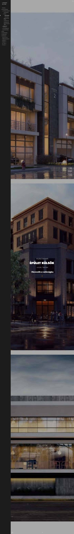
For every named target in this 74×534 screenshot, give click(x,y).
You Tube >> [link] (4, 43)
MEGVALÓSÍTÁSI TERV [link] (7, 24)
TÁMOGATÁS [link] (4, 34)
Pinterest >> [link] (4, 44)
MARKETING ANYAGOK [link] (5, 26)
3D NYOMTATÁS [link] (5, 29)
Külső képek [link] (7, 15)
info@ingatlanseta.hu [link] (5, 38)
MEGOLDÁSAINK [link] (5, 9)
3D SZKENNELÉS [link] (6, 28)
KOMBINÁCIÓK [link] (6, 22)
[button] (73, 1)
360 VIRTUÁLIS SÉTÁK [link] (6, 19)
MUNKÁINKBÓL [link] (4, 32)
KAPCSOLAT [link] (4, 35)
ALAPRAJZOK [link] (6, 12)
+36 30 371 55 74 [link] (5, 37)
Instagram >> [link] (4, 41)
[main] (42, 259)
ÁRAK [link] (3, 31)
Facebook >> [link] (4, 40)
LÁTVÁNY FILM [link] (6, 20)
